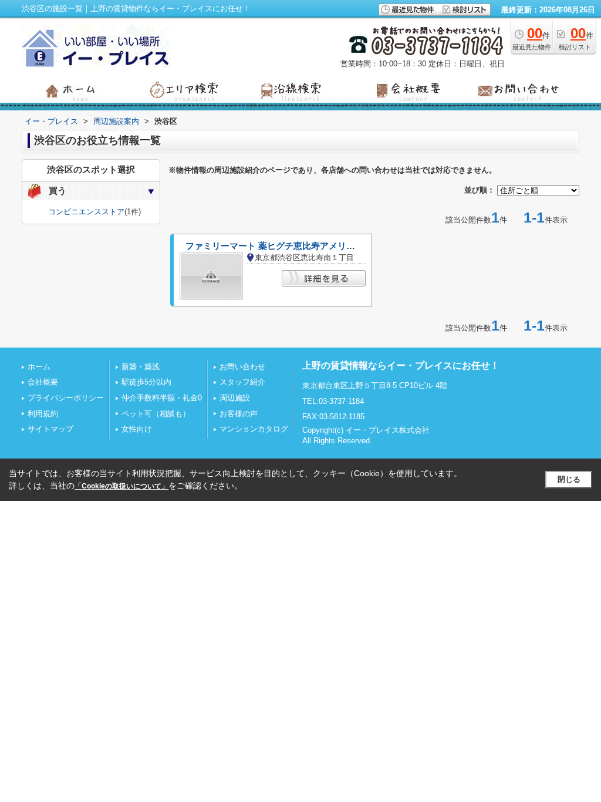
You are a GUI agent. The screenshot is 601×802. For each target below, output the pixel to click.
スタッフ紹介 (242, 382)
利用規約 (43, 413)
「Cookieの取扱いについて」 (121, 486)
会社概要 (43, 382)
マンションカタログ (254, 428)
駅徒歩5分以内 (146, 382)
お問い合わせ (242, 366)
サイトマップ (50, 428)
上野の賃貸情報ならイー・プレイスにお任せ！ (400, 365)
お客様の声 (239, 413)
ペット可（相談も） (155, 413)
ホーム (39, 366)
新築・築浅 (140, 366)
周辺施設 (235, 397)
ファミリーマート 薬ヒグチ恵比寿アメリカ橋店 (279, 246)
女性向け (136, 428)
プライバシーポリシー (66, 397)
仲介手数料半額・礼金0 (161, 397)
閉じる (569, 479)
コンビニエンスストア (86, 211)
